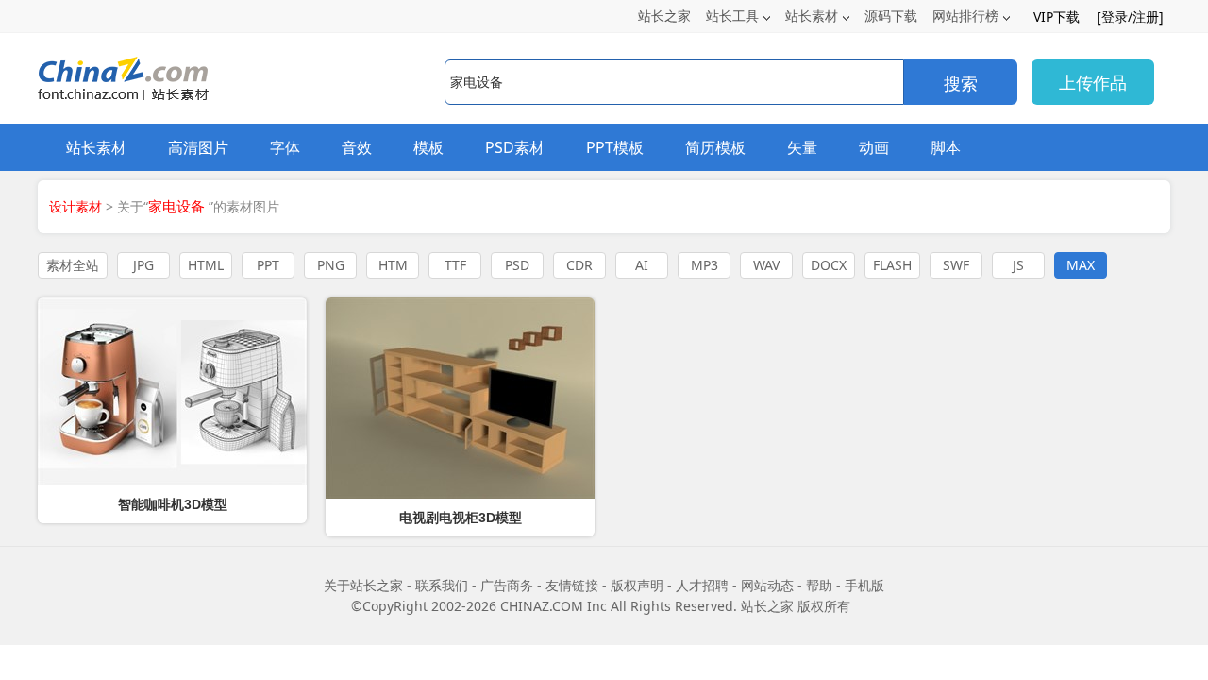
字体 (285, 147)
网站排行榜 (965, 16)
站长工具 (732, 16)
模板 (428, 147)
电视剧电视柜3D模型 (460, 517)
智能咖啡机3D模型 (172, 504)
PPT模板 (615, 147)
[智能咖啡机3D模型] (172, 391)
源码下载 (890, 16)
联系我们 (441, 585)
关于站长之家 (363, 585)
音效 (357, 147)
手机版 (864, 585)
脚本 (946, 147)
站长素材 (811, 16)
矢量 (802, 147)
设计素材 (75, 206)
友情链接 (571, 585)
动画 (874, 147)
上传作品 (1093, 82)
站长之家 (664, 16)
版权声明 (637, 585)
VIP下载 (1056, 17)
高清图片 (198, 147)
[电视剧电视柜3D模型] (460, 398)
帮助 (819, 585)
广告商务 (506, 585)
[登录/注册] (1130, 17)
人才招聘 (702, 585)
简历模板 (715, 147)
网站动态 (767, 585)
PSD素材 (515, 147)
